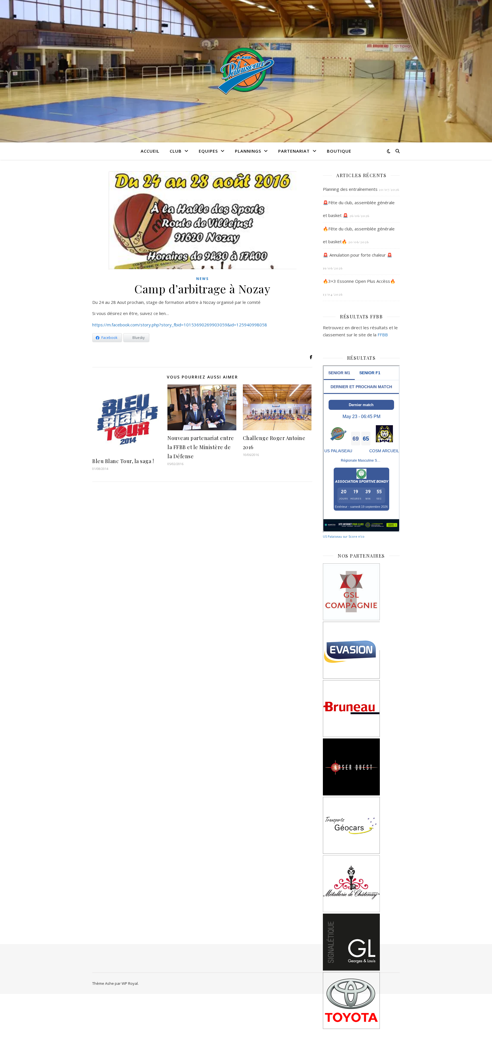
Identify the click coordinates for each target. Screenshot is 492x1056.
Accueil (150, 151)
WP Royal (130, 983)
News (202, 278)
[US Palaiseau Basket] (246, 71)
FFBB (383, 334)
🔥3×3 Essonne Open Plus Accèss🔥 (359, 281)
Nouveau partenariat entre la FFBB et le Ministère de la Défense (200, 447)
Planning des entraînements (350, 189)
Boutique (339, 151)
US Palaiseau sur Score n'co (343, 536)
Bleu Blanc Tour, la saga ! (123, 461)
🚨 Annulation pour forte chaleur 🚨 (357, 255)
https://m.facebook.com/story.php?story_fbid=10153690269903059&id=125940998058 (179, 325)
